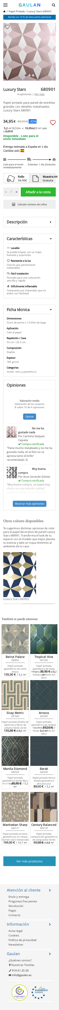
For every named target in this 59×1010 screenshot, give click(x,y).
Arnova (44, 713)
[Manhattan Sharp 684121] (15, 807)
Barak (44, 769)
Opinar (29, 416)
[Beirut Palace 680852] (15, 639)
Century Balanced (44, 825)
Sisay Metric (15, 713)
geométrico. (30, 371)
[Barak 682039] (43, 751)
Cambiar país (11, 150)
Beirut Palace (15, 657)
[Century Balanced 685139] (43, 807)
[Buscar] (54, 5)
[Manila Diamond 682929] (15, 751)
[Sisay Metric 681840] (15, 695)
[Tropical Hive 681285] (43, 639)
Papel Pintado (17, 11)
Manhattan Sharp (15, 825)
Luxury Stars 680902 (16, 599)
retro (18, 371)
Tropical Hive (44, 657)
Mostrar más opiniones (29, 503)
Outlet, (11, 371)
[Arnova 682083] (43, 695)
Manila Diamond (15, 769)
